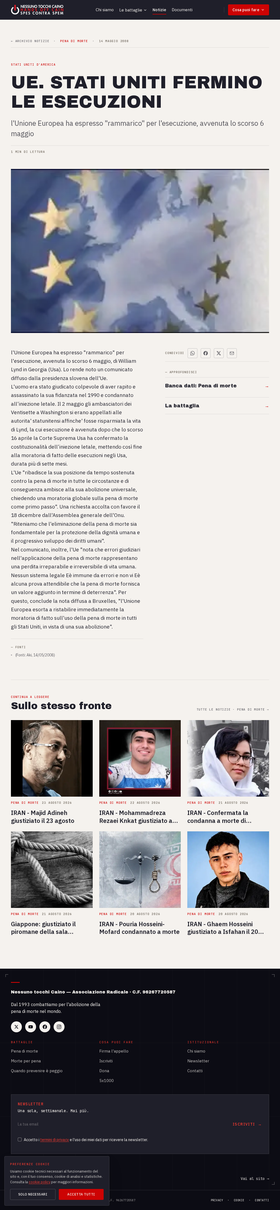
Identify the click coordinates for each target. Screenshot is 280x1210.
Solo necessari (33, 1194)
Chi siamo (105, 9)
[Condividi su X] (219, 353)
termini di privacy (54, 1139)
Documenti (182, 9)
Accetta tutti (81, 1194)
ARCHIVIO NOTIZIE (30, 41)
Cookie (239, 1200)
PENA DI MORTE (74, 41)
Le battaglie (130, 10)
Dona (104, 1070)
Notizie (159, 9)
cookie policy (39, 1182)
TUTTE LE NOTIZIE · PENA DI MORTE (233, 709)
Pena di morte (24, 1051)
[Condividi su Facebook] (206, 353)
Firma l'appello (114, 1051)
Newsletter (198, 1060)
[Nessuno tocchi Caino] (38, 9)
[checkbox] (20, 1139)
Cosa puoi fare (245, 9)
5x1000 (106, 1080)
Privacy (217, 1200)
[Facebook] (44, 1026)
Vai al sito (255, 1178)
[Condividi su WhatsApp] (192, 353)
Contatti (195, 1070)
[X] (16, 1026)
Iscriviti (106, 1060)
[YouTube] (30, 1026)
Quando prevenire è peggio (37, 1070)
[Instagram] (59, 1026)
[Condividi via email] (232, 353)
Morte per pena (26, 1060)
